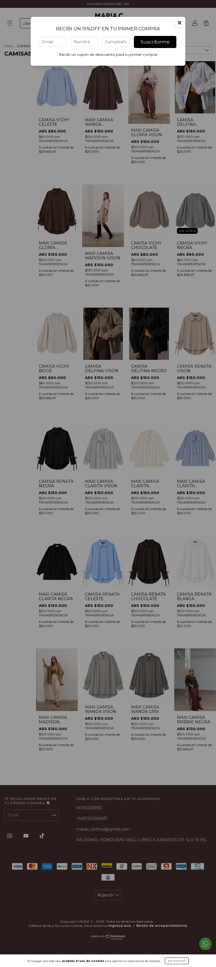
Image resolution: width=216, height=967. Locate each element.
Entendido (177, 960)
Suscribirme (155, 42)
